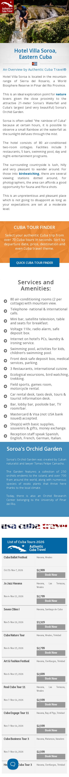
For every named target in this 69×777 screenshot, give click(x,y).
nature (61, 94)
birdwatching (29, 174)
